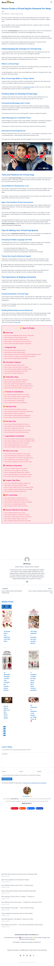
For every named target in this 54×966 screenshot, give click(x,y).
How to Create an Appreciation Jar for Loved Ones (16, 443)
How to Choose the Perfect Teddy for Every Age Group (17, 388)
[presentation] (7, 618)
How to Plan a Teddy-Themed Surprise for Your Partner (17, 383)
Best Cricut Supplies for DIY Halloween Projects (15, 879)
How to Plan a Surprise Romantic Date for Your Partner (17, 516)
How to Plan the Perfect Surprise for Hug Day (15, 409)
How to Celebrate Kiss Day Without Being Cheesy (16, 432)
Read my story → (27, 803)
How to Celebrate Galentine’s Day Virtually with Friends (18, 474)
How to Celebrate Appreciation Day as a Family (16, 445)
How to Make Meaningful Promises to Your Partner (16, 394)
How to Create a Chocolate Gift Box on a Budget (16, 367)
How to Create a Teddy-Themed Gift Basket (15, 382)
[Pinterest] (20, 955)
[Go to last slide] (4, 607)
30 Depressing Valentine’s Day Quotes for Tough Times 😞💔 (33, 713)
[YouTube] (27, 955)
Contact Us (17, 950)
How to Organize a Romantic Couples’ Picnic (15, 491)
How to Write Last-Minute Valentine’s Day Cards (16, 500)
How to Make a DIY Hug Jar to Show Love (14, 413)
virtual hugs (17, 322)
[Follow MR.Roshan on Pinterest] (27, 582)
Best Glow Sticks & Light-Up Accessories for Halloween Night (19, 874)
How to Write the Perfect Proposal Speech (14, 352)
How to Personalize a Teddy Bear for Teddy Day (16, 380)
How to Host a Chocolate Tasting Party (13, 373)
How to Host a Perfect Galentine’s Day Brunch (15, 468)
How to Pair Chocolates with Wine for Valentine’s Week (18, 369)
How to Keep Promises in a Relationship (14, 400)
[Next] (9, 607)
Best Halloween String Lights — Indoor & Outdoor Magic (18, 908)
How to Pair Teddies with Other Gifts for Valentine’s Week (18, 386)
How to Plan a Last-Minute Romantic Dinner (15, 504)
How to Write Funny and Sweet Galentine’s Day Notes (17, 476)
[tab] (4, 726)
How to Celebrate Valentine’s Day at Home (14, 512)
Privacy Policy (32, 950)
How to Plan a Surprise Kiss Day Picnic (14, 428)
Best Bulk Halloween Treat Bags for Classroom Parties (17, 919)
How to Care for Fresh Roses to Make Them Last (16, 339)
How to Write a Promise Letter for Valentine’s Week (17, 396)
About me (10, 950)
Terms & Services (42, 950)
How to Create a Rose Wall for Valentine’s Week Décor (17, 343)
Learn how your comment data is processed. (34, 783)
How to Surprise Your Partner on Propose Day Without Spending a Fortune (22, 354)
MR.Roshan (7, 13)
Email (21, 771)
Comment (5, 754)
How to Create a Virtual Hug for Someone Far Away (17, 417)
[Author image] (2, 14)
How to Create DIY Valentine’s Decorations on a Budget (18, 502)
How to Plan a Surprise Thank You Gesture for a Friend (17, 447)
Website (39, 771)
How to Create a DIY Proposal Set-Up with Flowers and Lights (19, 356)
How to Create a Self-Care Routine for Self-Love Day (17, 453)
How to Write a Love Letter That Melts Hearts (15, 485)
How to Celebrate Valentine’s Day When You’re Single (17, 520)
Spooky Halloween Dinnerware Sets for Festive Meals (17, 913)
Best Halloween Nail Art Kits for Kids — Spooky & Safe (17, 885)
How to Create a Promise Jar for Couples (14, 398)
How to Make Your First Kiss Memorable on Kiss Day (17, 426)
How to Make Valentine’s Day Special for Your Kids (16, 514)
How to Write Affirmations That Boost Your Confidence (17, 455)
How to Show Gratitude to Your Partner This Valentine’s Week (19, 441)
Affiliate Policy (24, 950)
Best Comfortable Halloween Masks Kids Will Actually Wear (19, 891)
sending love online (29, 87)
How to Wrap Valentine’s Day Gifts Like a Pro (15, 498)
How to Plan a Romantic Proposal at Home (14, 350)
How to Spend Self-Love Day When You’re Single (16, 459)
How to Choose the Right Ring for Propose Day (16, 358)
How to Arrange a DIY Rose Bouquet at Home (15, 337)
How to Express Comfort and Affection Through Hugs (17, 415)
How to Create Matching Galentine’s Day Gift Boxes (17, 472)
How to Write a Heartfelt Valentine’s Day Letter (15, 518)
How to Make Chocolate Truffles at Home (14, 365)
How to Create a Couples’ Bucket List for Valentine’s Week (18, 487)
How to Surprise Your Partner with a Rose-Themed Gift (17, 341)
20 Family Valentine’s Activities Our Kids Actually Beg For (33, 637)
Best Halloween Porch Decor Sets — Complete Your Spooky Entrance (22, 902)
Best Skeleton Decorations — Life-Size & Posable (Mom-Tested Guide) (22, 924)
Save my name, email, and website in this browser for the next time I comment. (22, 775)
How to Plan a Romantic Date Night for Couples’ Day (17, 483)
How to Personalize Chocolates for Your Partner (16, 371)
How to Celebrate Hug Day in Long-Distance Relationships (18, 411)
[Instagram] (30, 955)
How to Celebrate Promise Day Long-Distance (15, 402)
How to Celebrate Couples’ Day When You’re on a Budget (18, 489)
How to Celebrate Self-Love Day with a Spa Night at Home (18, 457)
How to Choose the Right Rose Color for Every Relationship (19, 335)
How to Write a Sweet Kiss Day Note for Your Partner (17, 430)
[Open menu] (51, 2)
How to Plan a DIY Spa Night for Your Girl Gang (16, 470)
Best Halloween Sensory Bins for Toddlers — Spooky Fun (18, 896)
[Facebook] (23, 955)
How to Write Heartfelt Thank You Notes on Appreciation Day (19, 439)
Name (4, 771)
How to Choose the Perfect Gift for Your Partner (16, 506)
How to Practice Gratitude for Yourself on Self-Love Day (18, 461)
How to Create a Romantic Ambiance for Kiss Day (16, 424)
